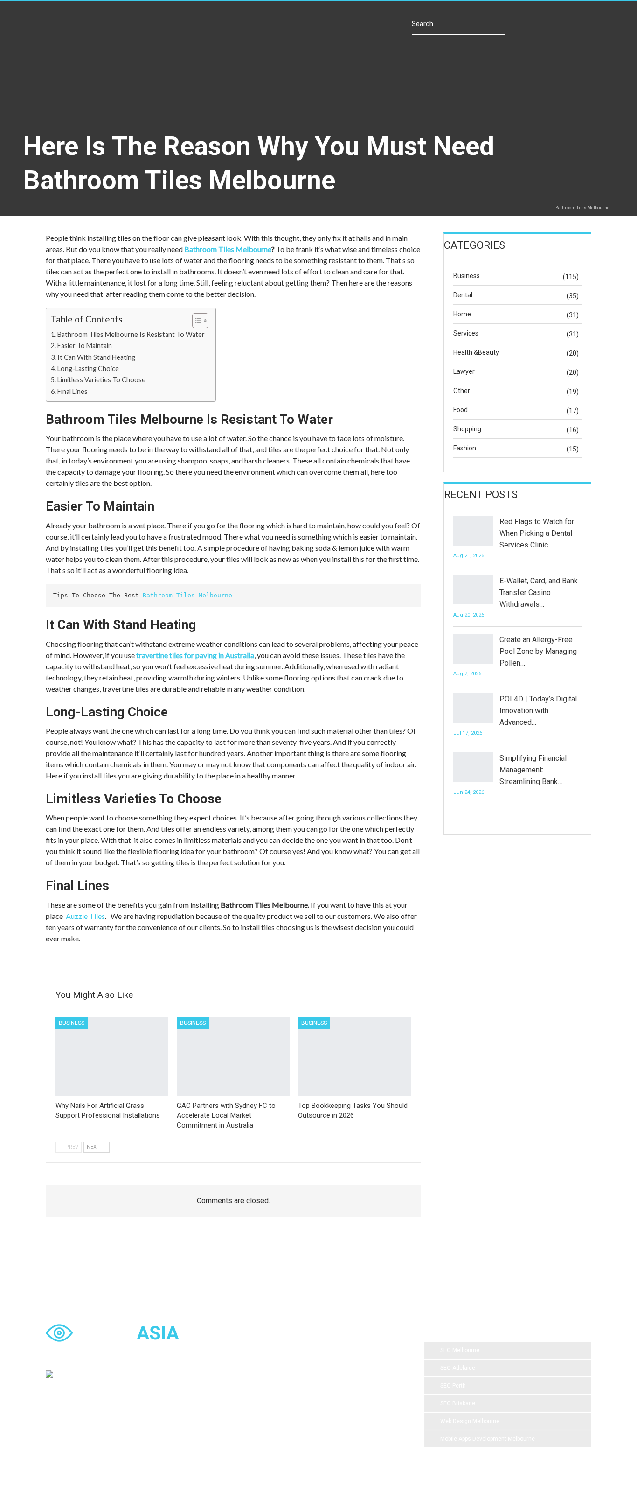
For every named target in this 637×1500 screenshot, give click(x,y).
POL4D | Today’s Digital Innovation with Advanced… (538, 710)
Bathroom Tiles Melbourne (227, 249)
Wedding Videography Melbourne (323, 1388)
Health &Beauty (476, 352)
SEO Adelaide (457, 1368)
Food (460, 410)
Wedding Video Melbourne (352, 1351)
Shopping (467, 429)
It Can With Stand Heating (97, 357)
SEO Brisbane (457, 1403)
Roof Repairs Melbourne (273, 1444)
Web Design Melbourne (469, 1421)
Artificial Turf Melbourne (272, 1351)
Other (461, 390)
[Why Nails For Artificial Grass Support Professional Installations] (111, 1057)
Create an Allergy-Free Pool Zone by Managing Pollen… (538, 651)
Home (462, 314)
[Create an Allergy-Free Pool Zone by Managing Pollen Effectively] (473, 649)
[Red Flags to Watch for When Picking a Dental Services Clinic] (473, 531)
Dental (462, 295)
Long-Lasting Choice (88, 368)
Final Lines (73, 391)
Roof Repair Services (269, 1426)
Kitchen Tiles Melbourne (342, 1426)
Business (71, 1023)
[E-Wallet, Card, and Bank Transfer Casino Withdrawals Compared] (473, 590)
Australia (254, 1388)
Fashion (464, 448)
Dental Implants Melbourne (277, 1370)
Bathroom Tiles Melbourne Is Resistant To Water (131, 334)
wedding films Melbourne (358, 1370)
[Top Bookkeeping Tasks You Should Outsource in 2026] (354, 1057)
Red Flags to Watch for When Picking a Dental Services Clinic (536, 533)
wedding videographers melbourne (287, 1407)
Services (465, 333)
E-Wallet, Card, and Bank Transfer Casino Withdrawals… (538, 592)
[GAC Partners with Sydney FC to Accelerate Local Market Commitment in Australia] (233, 1057)
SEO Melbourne (459, 1350)
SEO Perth (453, 1385)
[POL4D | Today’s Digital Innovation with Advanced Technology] (473, 708)
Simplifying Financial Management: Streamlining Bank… (533, 770)
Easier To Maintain (85, 346)
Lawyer (464, 371)
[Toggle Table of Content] (195, 321)
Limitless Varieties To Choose (102, 380)
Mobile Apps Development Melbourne (487, 1439)
